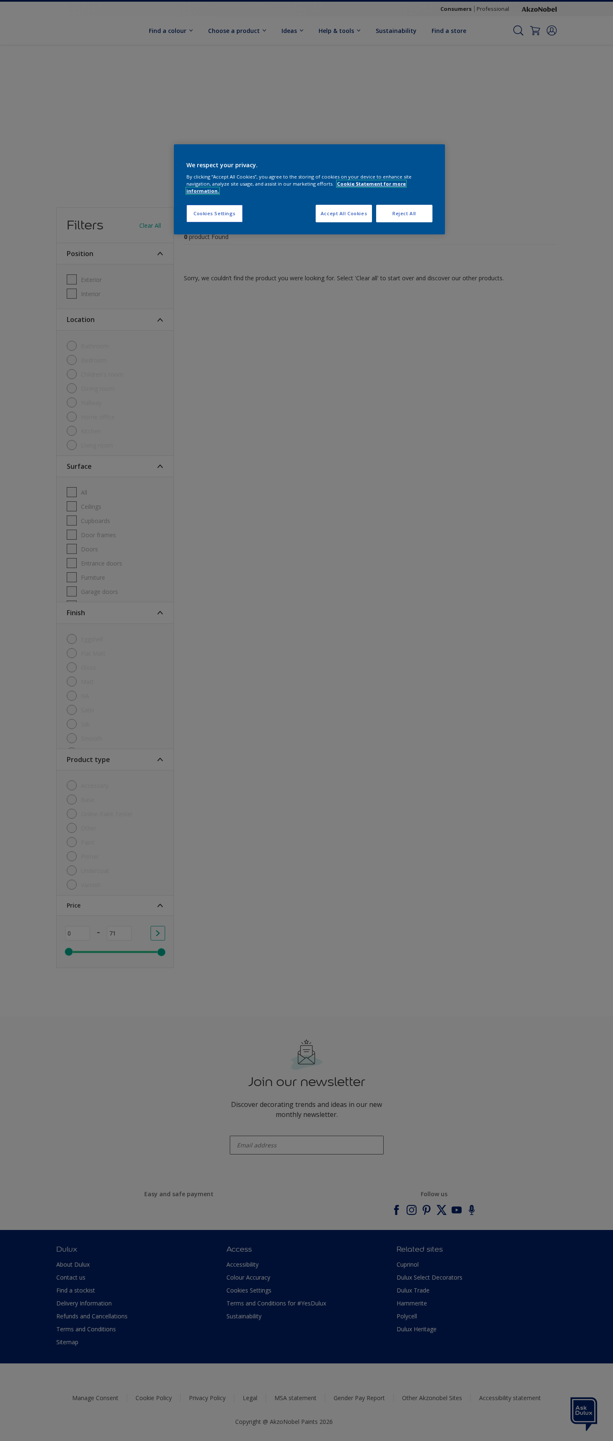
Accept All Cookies (344, 213)
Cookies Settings (214, 213)
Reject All (404, 213)
